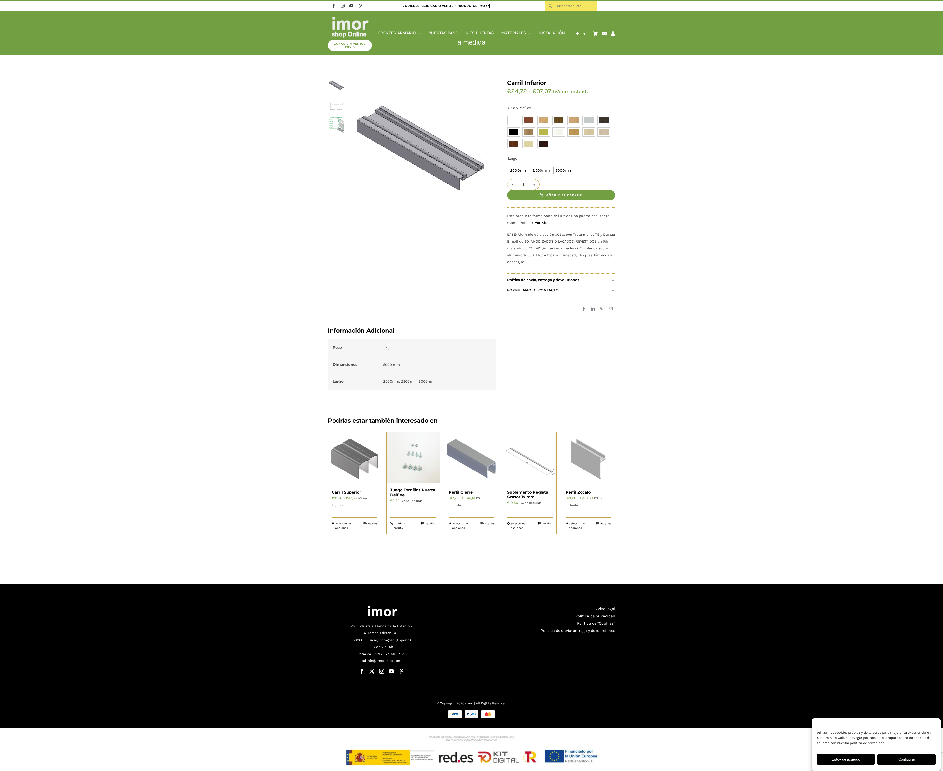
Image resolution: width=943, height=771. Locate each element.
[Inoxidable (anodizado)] (588, 120)
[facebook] (334, 6)
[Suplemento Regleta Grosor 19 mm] (529, 458)
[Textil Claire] (528, 143)
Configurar (906, 759)
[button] (561, 280)
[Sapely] (513, 143)
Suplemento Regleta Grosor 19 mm (527, 494)
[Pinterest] (601, 309)
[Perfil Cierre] (471, 458)
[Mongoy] (603, 120)
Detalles (371, 523)
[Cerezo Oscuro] (558, 120)
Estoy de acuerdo (846, 759)
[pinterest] (360, 6)
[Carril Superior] (354, 458)
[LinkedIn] (592, 309)
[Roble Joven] (603, 132)
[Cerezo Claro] (528, 120)
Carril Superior (346, 492)
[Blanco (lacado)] (513, 120)
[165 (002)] (420, 149)
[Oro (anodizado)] (543, 132)
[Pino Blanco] (558, 132)
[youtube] (351, 6)
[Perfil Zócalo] (588, 458)
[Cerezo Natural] (543, 120)
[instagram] (343, 6)
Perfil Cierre (461, 492)
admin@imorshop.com (381, 660)
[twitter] (371, 671)
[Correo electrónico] (610, 309)
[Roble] (573, 132)
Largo (512, 158)
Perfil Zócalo (578, 492)
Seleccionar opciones (343, 526)
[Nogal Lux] (528, 132)
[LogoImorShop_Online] (350, 18)
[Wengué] (543, 143)
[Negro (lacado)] (513, 132)
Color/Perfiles (519, 107)
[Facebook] (584, 309)
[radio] (518, 170)
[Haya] (573, 120)
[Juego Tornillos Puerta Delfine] (413, 457)
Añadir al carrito (564, 195)
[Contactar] (604, 33)
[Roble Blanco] (588, 132)
